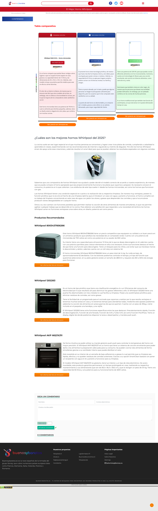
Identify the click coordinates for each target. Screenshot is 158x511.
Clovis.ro (56, 457)
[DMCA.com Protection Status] (6, 488)
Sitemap (108, 460)
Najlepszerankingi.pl (60, 460)
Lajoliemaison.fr (84, 454)
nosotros (145, 13)
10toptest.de (83, 460)
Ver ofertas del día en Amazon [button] (51, 265)
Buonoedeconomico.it (87, 457)
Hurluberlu (57, 463)
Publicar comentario (46, 427)
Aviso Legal (109, 454)
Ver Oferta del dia (57, 62)
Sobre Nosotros (110, 457)
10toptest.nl (57, 454)
